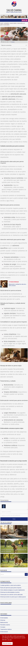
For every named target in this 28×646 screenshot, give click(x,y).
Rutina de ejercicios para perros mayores (10, 587)
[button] (25, 20)
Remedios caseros (5, 624)
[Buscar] (26, 574)
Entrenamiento (4, 631)
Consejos (13, 42)
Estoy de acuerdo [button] (7, 643)
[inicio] (14, 6)
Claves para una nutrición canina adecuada (11, 594)
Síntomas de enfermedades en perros (9, 592)
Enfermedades (4, 617)
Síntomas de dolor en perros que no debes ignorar (13, 596)
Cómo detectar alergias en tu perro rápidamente (12, 590)
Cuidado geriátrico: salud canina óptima (10, 585)
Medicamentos (4, 622)
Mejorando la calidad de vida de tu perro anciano (17, 284)
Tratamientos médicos (6, 629)
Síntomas (2, 620)
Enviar (14, 519)
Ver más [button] (9, 639)
